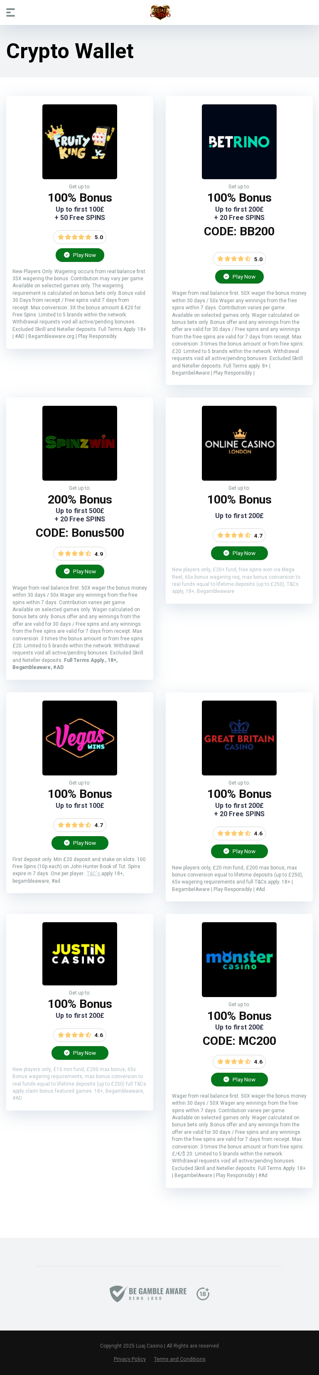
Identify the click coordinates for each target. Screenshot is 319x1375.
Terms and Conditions (180, 1359)
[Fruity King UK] (79, 177)
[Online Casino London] (239, 478)
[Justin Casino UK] (79, 983)
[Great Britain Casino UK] (239, 773)
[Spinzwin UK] (79, 478)
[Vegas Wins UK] (79, 773)
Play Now (84, 255)
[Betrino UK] (239, 177)
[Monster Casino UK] (239, 995)
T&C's (94, 873)
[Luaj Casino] (159, 12)
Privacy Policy (130, 1359)
